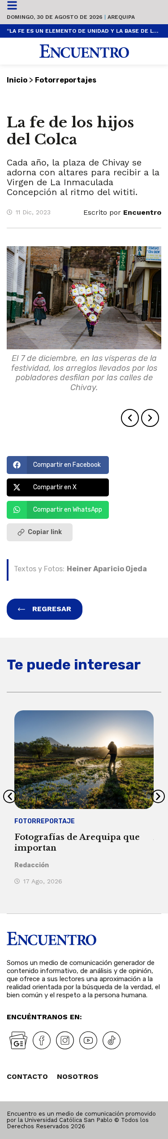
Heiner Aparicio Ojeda (107, 569)
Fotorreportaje (44, 821)
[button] (130, 418)
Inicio (17, 80)
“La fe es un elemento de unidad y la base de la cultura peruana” (84, 31)
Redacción (31, 865)
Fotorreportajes (65, 80)
